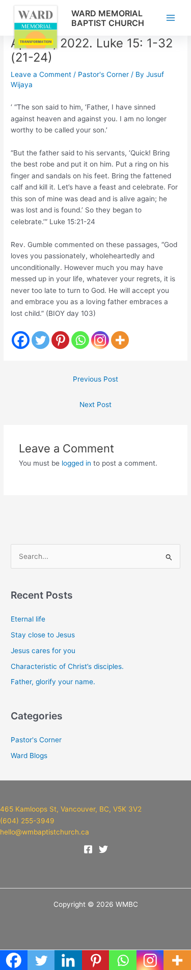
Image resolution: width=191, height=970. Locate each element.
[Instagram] (100, 340)
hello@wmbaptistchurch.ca (44, 832)
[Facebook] (21, 340)
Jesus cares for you (43, 650)
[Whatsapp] (80, 340)
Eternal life (28, 619)
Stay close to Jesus (43, 635)
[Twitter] (40, 340)
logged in (76, 463)
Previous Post (95, 379)
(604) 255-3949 (28, 821)
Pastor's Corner (103, 74)
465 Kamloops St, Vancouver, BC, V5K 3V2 (71, 809)
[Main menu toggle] (170, 18)
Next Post (95, 404)
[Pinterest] (60, 340)
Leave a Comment (41, 74)
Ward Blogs (29, 755)
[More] (120, 340)
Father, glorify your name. (53, 682)
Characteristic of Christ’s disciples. (67, 666)
